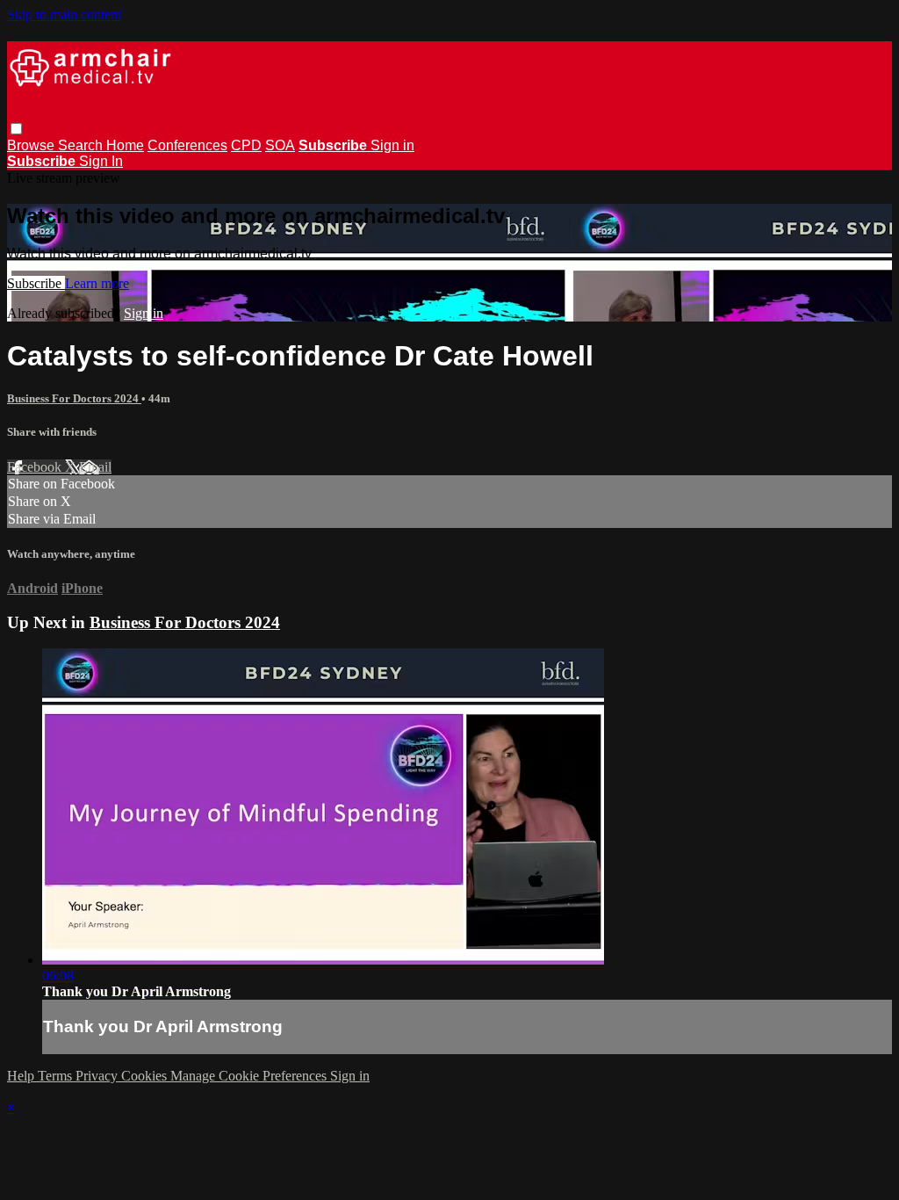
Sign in (392, 145)
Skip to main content (64, 14)
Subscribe (36, 283)
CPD (246, 145)
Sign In (101, 161)
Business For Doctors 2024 (74, 398)
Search (82, 145)
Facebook (36, 466)
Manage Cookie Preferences (250, 1075)
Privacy (98, 1075)
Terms (57, 1075)
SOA (280, 145)
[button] (16, 128)
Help (22, 1075)
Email (95, 466)
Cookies (145, 1075)
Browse (32, 145)
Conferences (187, 145)
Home (125, 145)
